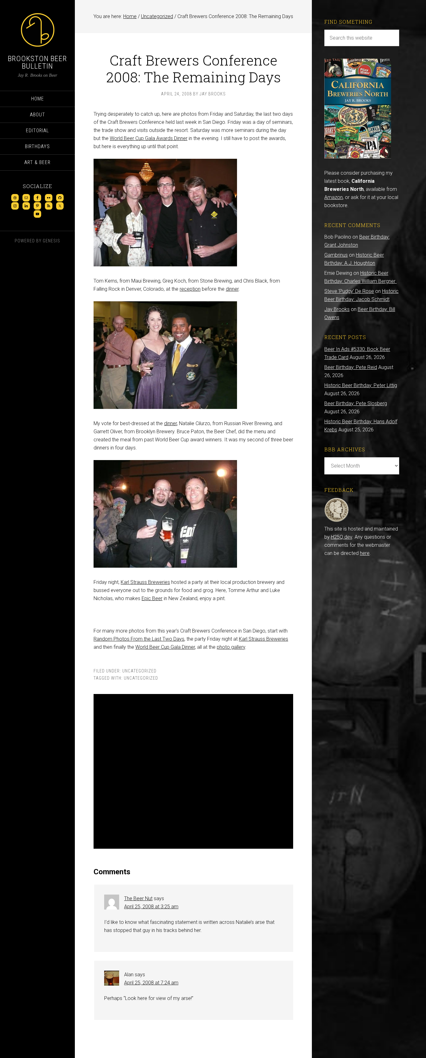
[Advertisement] (193, 771)
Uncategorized (139, 670)
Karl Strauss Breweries (145, 582)
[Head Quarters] (336, 521)
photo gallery (231, 647)
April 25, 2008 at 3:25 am (151, 907)
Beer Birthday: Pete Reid (350, 367)
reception (190, 289)
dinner (232, 289)
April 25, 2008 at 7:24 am (151, 983)
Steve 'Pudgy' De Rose (349, 291)
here (365, 553)
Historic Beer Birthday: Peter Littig (360, 385)
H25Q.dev (341, 537)
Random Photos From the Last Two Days (139, 639)
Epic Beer (152, 598)
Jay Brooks (337, 309)
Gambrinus (336, 255)
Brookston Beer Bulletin (37, 62)
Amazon (333, 197)
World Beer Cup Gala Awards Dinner (148, 138)
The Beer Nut (138, 898)
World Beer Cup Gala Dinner (165, 647)
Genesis (51, 240)
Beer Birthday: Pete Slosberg (355, 403)
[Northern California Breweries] (357, 157)
